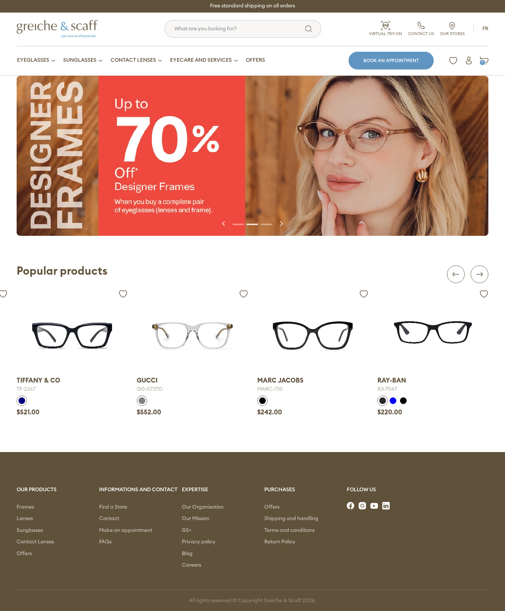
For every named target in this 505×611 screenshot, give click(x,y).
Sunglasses (30, 530)
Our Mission (195, 518)
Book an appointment (391, 60)
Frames (25, 507)
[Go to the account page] (468, 60)
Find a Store (113, 507)
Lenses (25, 518)
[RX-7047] (312, 332)
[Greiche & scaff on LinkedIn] (386, 506)
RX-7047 (267, 389)
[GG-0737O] (72, 335)
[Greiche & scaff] (66, 29)
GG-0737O (30, 389)
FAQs (105, 541)
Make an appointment (125, 530)
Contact (109, 518)
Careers (191, 565)
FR (485, 28)
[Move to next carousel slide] (281, 223)
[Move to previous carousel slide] (224, 223)
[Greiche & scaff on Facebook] (351, 506)
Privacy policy (199, 541)
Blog (187, 553)
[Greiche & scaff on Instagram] (363, 506)
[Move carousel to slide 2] (252, 223)
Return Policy (279, 541)
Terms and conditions (289, 530)
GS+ (187, 530)
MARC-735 (149, 389)
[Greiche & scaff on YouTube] (374, 506)
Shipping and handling (291, 518)
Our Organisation (203, 507)
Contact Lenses (35, 541)
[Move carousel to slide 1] (238, 223)
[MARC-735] (192, 335)
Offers (24, 553)
